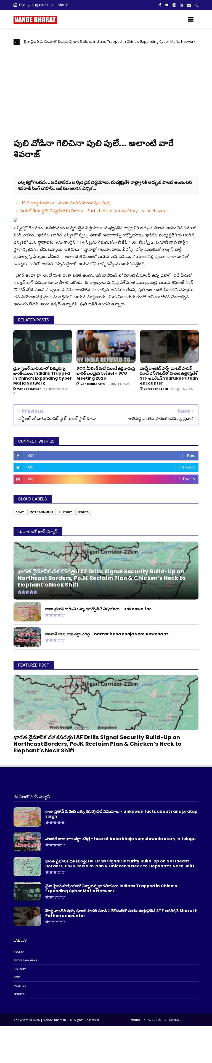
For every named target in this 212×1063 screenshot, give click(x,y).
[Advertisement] (106, 88)
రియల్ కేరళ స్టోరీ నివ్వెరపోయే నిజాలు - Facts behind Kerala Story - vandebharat (93, 210)
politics (20, 985)
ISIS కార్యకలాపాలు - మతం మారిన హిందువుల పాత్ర (65, 202)
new (17, 977)
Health (19, 951)
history (65, 512)
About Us (154, 1019)
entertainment (42, 512)
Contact (175, 1019)
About (63, 4)
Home (135, 1019)
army (20, 512)
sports (83, 512)
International (186, 41)
